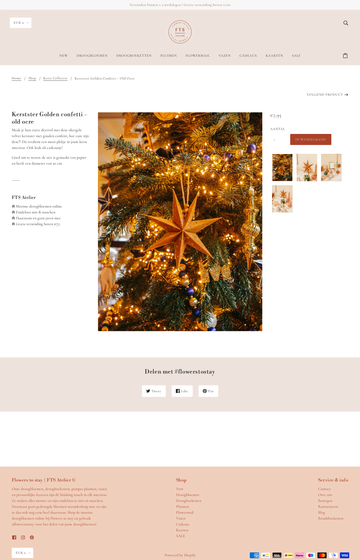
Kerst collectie (55, 78)
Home (16, 78)
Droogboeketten (188, 500)
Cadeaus (182, 524)
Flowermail (184, 512)
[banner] (180, 31)
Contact (324, 488)
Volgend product (325, 94)
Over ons (325, 494)
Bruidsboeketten (330, 518)
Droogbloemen (187, 494)
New (179, 488)
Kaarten (182, 530)
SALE (180, 536)
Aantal (277, 129)
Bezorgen (325, 500)
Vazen (180, 518)
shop (32, 78)
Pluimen (182, 506)
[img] (345, 22)
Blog (321, 512)
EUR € (19, 23)
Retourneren (328, 506)
